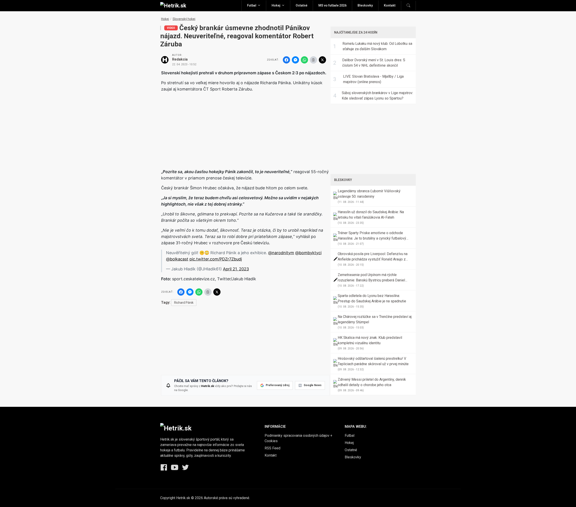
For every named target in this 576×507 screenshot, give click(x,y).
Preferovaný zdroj (277, 385)
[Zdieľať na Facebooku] (286, 59)
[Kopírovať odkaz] (313, 59)
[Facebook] (163, 467)
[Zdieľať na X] (322, 59)
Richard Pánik (184, 302)
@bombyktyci (308, 252)
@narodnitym (281, 252)
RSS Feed (272, 448)
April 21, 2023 (236, 269)
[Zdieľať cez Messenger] (295, 59)
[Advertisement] (245, 127)
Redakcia (180, 59)
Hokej (276, 5)
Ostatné (301, 5)
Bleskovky (365, 5)
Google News (313, 385)
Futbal (251, 5)
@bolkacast (177, 259)
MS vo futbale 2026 (332, 5)
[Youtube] (174, 467)
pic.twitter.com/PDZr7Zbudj (215, 259)
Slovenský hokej (184, 19)
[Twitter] (185, 467)
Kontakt (390, 5)
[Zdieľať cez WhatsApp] (304, 59)
